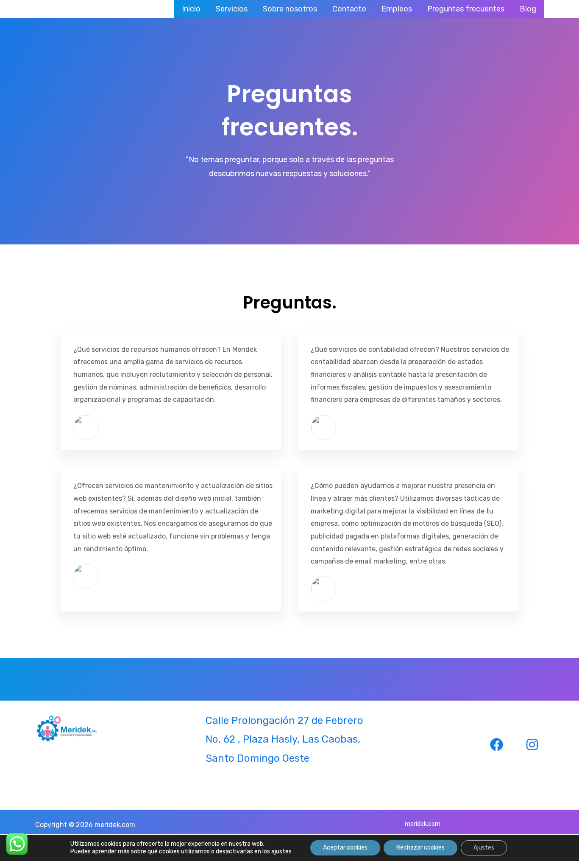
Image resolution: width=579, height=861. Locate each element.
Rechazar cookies (420, 847)
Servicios (232, 9)
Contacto (349, 9)
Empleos (396, 9)
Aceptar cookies (345, 847)
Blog (528, 9)
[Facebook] (496, 744)
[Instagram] (532, 744)
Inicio (191, 9)
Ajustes (483, 847)
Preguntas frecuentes (465, 9)
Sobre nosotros (290, 9)
